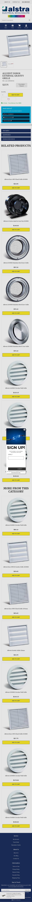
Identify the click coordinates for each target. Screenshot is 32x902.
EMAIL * (10, 454)
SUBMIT (20, 469)
